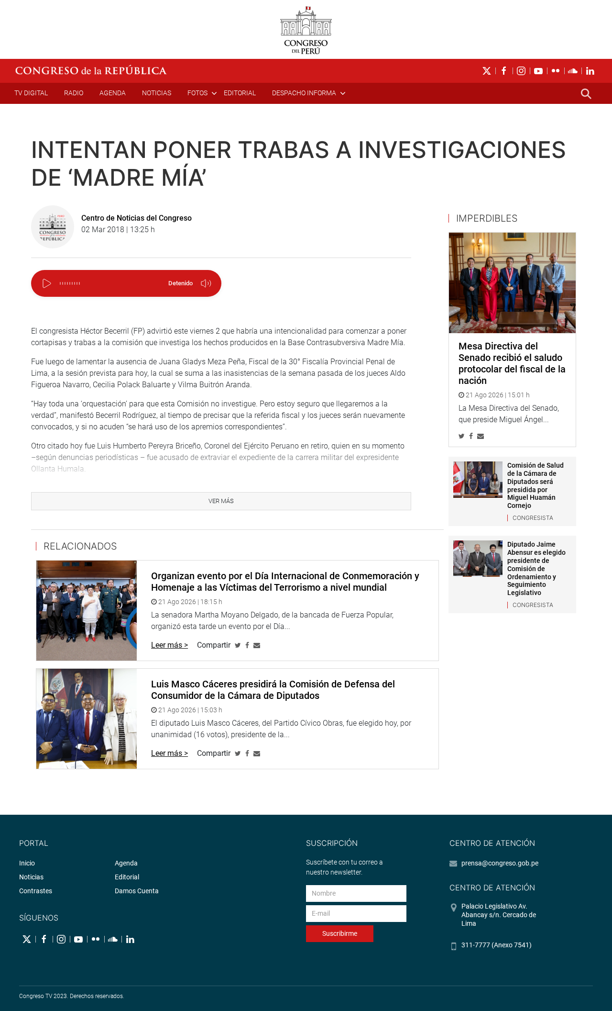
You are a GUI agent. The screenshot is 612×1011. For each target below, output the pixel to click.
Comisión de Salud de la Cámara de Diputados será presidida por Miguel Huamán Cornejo (535, 485)
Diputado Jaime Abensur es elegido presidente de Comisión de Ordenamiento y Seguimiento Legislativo (536, 568)
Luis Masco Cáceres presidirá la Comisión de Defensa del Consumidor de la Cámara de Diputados (273, 689)
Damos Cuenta (137, 891)
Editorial (240, 93)
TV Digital (31, 93)
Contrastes (35, 891)
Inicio (27, 863)
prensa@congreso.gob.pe (499, 863)
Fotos (197, 93)
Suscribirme (339, 933)
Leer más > (169, 645)
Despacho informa (304, 93)
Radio (73, 93)
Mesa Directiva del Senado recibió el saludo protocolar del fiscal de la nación (512, 363)
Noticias (156, 93)
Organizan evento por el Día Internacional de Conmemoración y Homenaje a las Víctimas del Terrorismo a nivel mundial (285, 581)
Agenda (112, 93)
